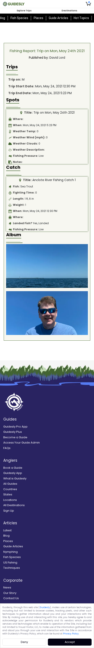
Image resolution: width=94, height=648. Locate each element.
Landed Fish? (22, 223)
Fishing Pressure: (25, 156)
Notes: (18, 162)
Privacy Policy (71, 633)
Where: (18, 119)
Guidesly (45, 607)
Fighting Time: (24, 192)
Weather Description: (29, 149)
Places (38, 18)
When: (17, 125)
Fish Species (19, 18)
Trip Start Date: (21, 86)
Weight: (18, 205)
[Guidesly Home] (13, 4)
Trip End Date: (20, 93)
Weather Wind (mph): (29, 137)
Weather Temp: (24, 131)
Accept (70, 642)
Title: (28, 112)
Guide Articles (58, 18)
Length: (18, 199)
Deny (24, 642)
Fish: (16, 186)
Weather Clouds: (25, 143)
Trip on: (14, 79)
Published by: (39, 57)
